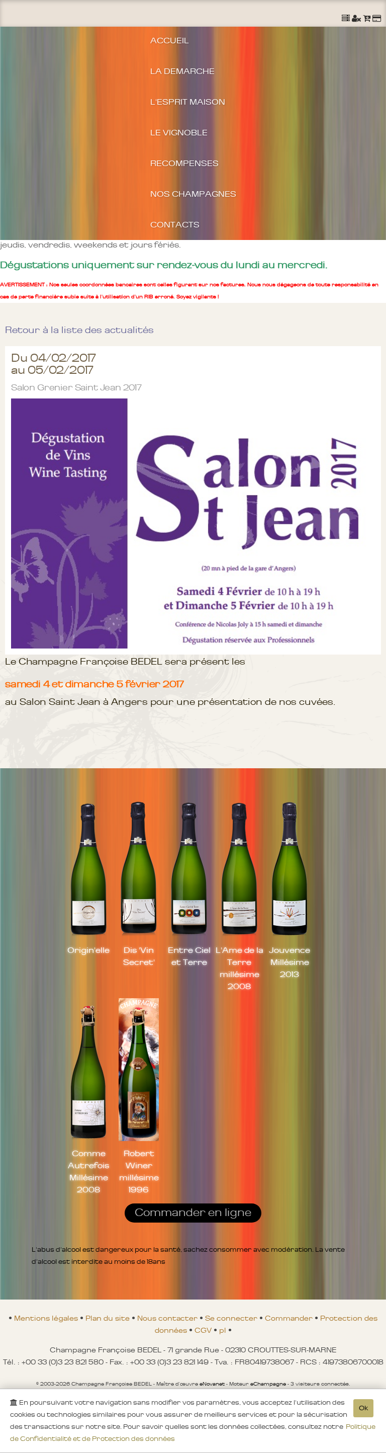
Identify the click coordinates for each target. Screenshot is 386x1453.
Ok (363, 1408)
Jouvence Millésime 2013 (289, 962)
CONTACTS (175, 224)
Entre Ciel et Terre (189, 956)
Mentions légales (47, 1318)
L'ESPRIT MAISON (187, 102)
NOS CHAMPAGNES (193, 194)
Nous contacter (168, 1318)
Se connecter (232, 1318)
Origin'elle (88, 950)
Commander (290, 1318)
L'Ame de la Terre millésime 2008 (239, 968)
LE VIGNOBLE (179, 132)
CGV (204, 1330)
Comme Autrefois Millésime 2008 (88, 1171)
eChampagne (268, 1384)
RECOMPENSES (184, 163)
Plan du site (108, 1318)
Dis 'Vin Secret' (139, 956)
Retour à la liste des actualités (79, 330)
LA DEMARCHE (182, 71)
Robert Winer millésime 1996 (139, 1171)
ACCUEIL (169, 40)
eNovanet (212, 1384)
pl (223, 1330)
